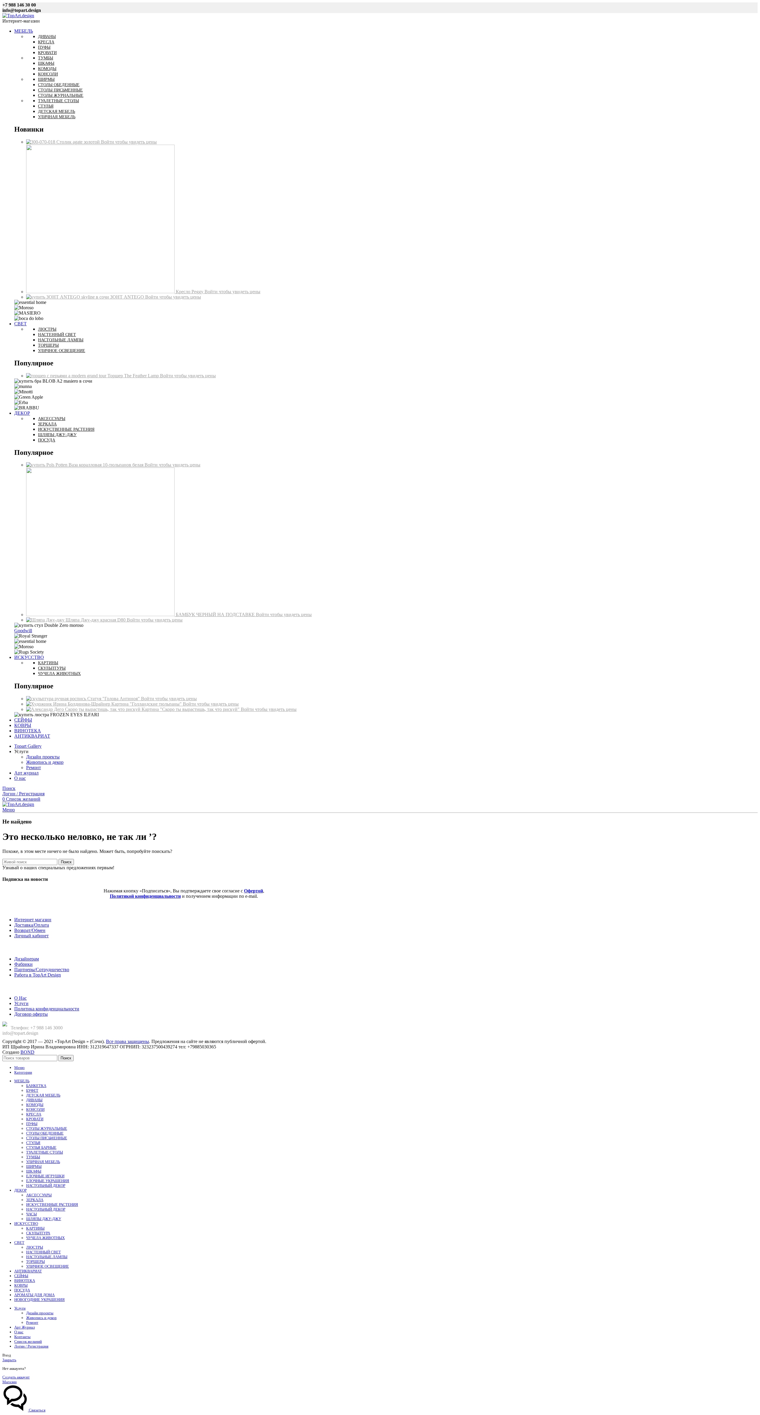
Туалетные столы (58, 101)
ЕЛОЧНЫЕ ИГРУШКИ (45, 1176)
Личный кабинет (31, 935)
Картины (48, 663)
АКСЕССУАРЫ (39, 1195)
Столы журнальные (60, 95)
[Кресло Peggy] (101, 291)
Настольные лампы (60, 340)
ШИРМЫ (34, 1166)
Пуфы (44, 47)
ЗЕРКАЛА (34, 1200)
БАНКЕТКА (36, 1085)
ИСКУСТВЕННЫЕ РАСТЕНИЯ (52, 1204)
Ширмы (46, 79)
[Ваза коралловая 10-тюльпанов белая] (47, 464)
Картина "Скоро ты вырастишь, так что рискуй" (191, 709)
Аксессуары (51, 419)
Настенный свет (57, 334)
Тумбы (45, 58)
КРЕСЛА (33, 1114)
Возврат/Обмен (29, 930)
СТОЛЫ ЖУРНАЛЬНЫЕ (46, 1128)
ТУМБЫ (33, 1157)
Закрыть (9, 1360)
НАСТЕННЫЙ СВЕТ (43, 1252)
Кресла (46, 42)
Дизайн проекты (43, 756)
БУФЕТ (32, 1090)
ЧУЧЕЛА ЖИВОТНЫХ (45, 1238)
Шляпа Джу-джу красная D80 (96, 619)
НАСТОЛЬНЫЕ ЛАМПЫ (46, 1257)
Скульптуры (52, 668)
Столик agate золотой (78, 141)
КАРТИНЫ (35, 1228)
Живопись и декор (45, 762)
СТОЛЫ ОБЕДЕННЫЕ (45, 1133)
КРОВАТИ (34, 1119)
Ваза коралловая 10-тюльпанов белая (107, 464)
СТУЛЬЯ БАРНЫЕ (41, 1147)
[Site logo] (18, 15)
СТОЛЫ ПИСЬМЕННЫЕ (46, 1138)
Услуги (21, 1003)
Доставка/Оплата (31, 924)
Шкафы (46, 63)
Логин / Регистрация (31, 1346)
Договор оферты (31, 1014)
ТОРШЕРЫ (35, 1261)
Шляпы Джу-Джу (57, 435)
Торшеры (48, 345)
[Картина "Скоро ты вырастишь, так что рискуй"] (84, 709)
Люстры (47, 329)
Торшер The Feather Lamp (133, 375)
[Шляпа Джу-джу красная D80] (46, 619)
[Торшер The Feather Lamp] (66, 375)
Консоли (48, 74)
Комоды (47, 69)
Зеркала (47, 424)
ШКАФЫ (33, 1171)
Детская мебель (56, 111)
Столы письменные (60, 90)
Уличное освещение (61, 350)
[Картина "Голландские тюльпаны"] (68, 703)
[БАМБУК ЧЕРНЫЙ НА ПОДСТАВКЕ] (101, 614)
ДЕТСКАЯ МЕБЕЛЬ (43, 1095)
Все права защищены (127, 1041)
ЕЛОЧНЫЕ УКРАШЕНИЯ (47, 1181)
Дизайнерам (26, 958)
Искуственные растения (66, 429)
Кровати (47, 53)
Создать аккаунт (16, 1377)
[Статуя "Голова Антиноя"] (56, 698)
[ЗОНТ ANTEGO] (68, 296)
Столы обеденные (59, 85)
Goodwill (23, 630)
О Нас (20, 998)
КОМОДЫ (34, 1104)
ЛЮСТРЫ (34, 1247)
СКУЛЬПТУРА (38, 1233)
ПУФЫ (31, 1123)
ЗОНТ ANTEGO (127, 296)
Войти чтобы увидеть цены (129, 141)
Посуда (46, 440)
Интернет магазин (32, 919)
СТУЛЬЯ (33, 1142)
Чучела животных (59, 673)
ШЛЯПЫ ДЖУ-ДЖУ (43, 1219)
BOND (27, 1052)
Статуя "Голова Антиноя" (114, 698)
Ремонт (33, 767)
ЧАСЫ (31, 1214)
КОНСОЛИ (35, 1109)
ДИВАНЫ (34, 1100)
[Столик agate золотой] (41, 141)
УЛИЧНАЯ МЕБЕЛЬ (43, 1162)
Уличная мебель (56, 117)
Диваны (47, 36)
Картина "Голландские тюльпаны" (147, 703)
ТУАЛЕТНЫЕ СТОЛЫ (44, 1152)
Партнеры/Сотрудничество (41, 969)
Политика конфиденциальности (46, 1008)
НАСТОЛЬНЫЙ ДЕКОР (45, 1185)
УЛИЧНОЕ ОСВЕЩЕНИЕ (47, 1266)
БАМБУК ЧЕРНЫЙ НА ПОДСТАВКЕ (216, 614)
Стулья (45, 106)
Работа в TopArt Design (37, 974)
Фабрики (23, 964)
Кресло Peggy (190, 291)
